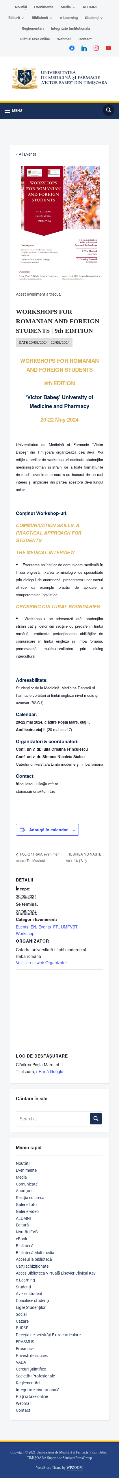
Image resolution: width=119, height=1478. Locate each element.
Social (21, 1314)
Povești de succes (32, 1355)
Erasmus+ (25, 1348)
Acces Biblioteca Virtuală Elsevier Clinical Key (56, 1273)
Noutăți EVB (27, 1232)
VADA (21, 1362)
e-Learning (69, 18)
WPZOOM (74, 1468)
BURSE (22, 1328)
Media (66, 7)
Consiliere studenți (32, 1300)
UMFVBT (69, 927)
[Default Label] (108, 48)
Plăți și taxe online (35, 39)
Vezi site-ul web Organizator (41, 962)
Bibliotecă (40, 18)
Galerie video (27, 1211)
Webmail (64, 39)
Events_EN (26, 927)
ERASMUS (25, 1341)
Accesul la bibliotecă (34, 1259)
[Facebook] (72, 48)
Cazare (22, 1321)
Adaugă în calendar (48, 830)
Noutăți (21, 7)
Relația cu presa (30, 1197)
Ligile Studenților (31, 1307)
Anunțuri (23, 1190)
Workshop (25, 933)
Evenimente (43, 7)
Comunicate (27, 1184)
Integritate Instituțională (70, 28)
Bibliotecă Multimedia (35, 1252)
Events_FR (48, 927)
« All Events (26, 154)
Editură (14, 18)
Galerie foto (26, 1204)
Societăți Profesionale (35, 1376)
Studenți (91, 18)
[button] (13, 111)
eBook (21, 1239)
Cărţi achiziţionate (32, 1266)
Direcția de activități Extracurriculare (48, 1334)
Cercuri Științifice (31, 1369)
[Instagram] (96, 48)
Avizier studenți (29, 1293)
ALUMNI (90, 7)
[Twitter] (84, 48)
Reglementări (33, 28)
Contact (85, 39)
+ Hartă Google (49, 1071)
